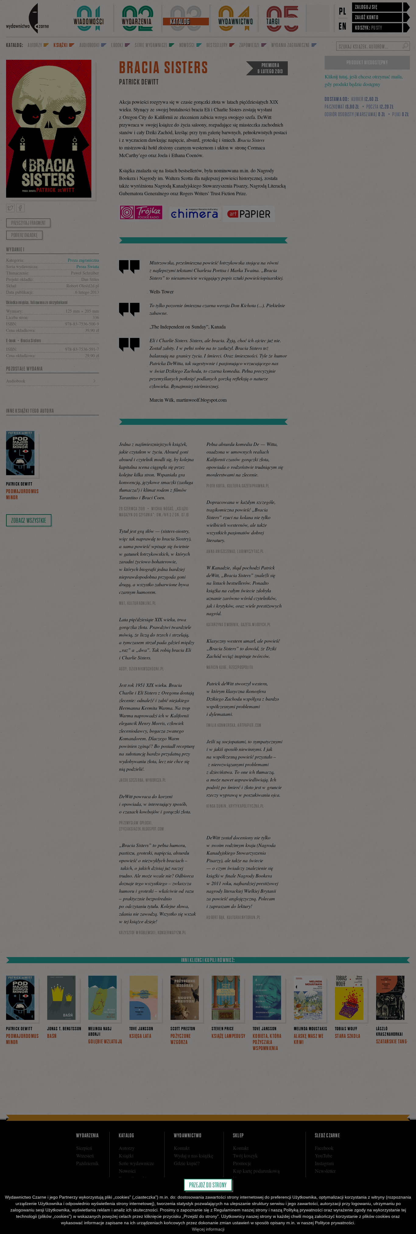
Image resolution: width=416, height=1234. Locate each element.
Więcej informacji (208, 1229)
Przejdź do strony (208, 1185)
